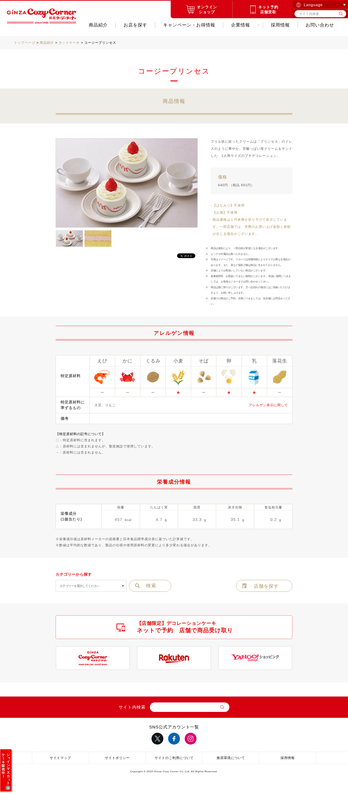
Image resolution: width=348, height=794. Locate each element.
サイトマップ (60, 758)
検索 (151, 585)
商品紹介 (98, 24)
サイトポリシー (117, 758)
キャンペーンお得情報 (189, 24)
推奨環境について (231, 758)
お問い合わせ (320, 24)
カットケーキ (69, 42)
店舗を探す (266, 586)
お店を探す (135, 24)
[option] (126, 183)
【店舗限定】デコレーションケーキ (185, 627)
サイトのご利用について (174, 758)
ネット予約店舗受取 (268, 9)
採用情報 (280, 24)
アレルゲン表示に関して (268, 405)
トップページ (24, 42)
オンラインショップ (207, 9)
